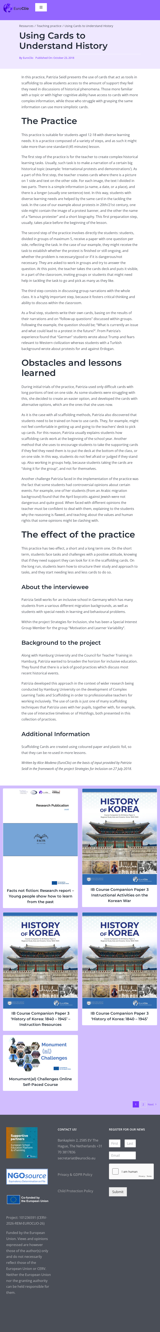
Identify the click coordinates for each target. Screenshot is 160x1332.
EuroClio (28, 58)
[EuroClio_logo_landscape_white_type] (16, 4)
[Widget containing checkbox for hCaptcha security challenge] (131, 1171)
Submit (118, 1192)
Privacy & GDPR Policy (75, 1174)
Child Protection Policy (75, 1191)
